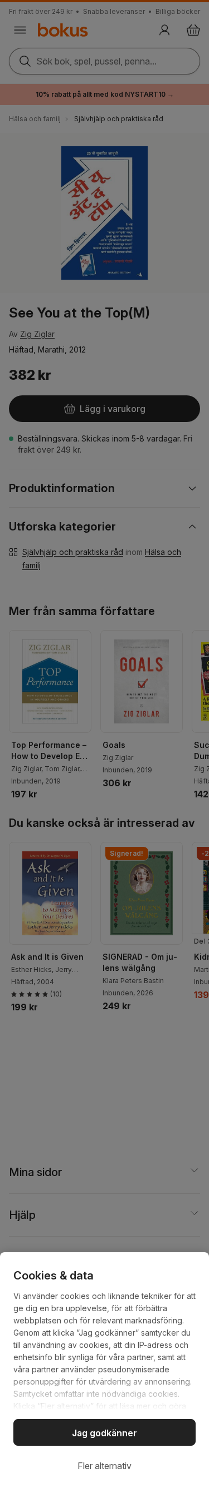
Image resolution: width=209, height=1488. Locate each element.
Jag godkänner (104, 1433)
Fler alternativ (104, 1465)
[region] (104, 1370)
